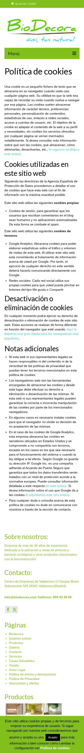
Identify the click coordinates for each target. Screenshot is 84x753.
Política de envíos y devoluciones (32, 674)
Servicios (15, 656)
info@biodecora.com (20, 597)
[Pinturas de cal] (52, 709)
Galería (14, 647)
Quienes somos (20, 638)
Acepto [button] (52, 737)
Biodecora (16, 634)
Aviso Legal (17, 670)
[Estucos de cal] (14, 709)
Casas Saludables (21, 661)
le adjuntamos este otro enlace (47, 495)
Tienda (14, 665)
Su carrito (25, 3)
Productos (16, 643)
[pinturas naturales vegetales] (33, 709)
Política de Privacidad (24, 679)
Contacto (15, 652)
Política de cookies (55, 748)
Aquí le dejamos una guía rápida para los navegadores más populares (41, 333)
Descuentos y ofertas (24, 683)
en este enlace (56, 486)
